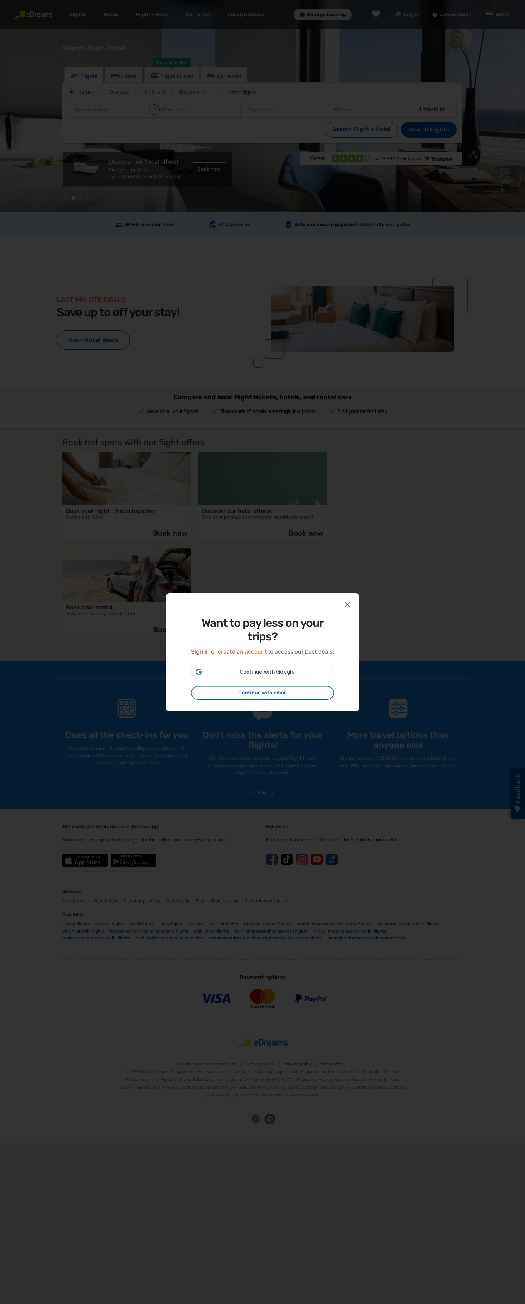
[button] (346, 604)
